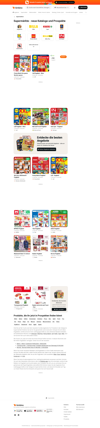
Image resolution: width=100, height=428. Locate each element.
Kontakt (66, 409)
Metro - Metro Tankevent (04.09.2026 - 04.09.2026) (31, 344)
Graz (58, 354)
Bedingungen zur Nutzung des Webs (55, 425)
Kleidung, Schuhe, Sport (58, 12)
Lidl (53, 333)
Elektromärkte (32, 12)
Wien (55, 354)
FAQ (65, 407)
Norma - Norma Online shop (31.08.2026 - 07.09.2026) (32, 347)
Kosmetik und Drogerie (71, 12)
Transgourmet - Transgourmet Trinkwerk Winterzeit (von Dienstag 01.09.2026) (40, 345)
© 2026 (26, 425)
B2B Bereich (79, 409)
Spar (59, 333)
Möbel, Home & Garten (44, 12)
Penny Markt (47, 333)
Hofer (56, 333)
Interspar (34, 333)
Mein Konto (84, 7)
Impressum (67, 414)
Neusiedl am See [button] (61, 7)
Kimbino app (44, 361)
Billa (63, 333)
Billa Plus (40, 333)
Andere (81, 12)
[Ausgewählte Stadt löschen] (68, 7)
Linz (23, 356)
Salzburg (63, 354)
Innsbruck (17, 356)
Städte (65, 416)
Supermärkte (24, 12)
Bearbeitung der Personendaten (71, 425)
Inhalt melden (68, 412)
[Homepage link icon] (46, 398)
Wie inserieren (80, 407)
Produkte (66, 419)
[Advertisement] (42, 94)
